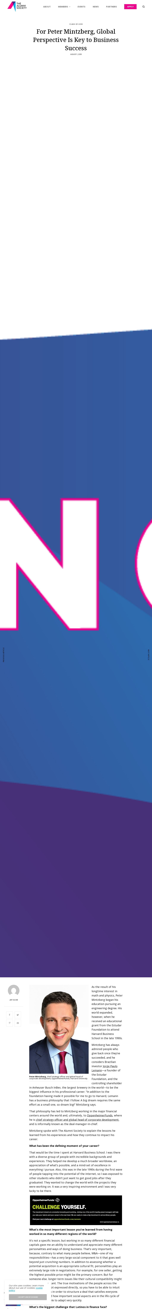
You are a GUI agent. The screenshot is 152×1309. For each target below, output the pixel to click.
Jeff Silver (14, 1000)
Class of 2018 (76, 24)
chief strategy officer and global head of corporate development (77, 1119)
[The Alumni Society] (17, 6)
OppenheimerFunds (100, 1115)
